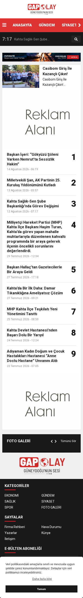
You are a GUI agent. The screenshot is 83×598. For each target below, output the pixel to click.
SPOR (9, 507)
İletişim (10, 539)
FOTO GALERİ (51, 507)
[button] (79, 25)
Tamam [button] (41, 589)
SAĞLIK (10, 501)
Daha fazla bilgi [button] (42, 579)
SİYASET (69, 25)
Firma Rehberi (15, 527)
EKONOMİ (12, 495)
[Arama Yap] (76, 39)
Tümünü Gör (68, 441)
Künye (46, 533)
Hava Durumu (51, 527)
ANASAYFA (22, 25)
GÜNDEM (47, 25)
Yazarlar (11, 533)
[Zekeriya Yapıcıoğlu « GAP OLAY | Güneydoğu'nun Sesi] (41, 9)
